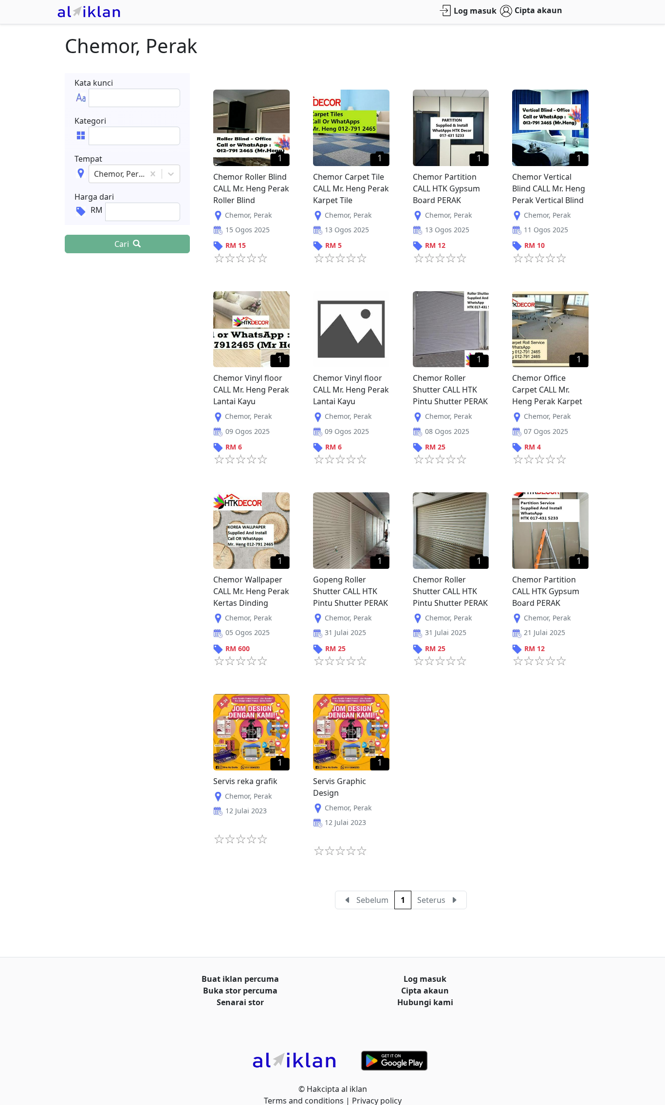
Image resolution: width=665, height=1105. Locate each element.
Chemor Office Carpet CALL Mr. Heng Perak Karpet (547, 390)
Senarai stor (240, 1002)
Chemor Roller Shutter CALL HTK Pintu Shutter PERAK (450, 390)
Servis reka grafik (245, 781)
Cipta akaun (538, 10)
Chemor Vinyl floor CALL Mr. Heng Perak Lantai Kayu (251, 390)
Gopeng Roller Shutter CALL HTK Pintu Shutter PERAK (350, 591)
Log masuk (475, 10)
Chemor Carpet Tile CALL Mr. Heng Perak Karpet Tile (351, 188)
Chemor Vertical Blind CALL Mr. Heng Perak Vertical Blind (548, 188)
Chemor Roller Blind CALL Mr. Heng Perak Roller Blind (251, 188)
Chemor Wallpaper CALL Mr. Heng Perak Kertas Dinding (251, 591)
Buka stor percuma (240, 990)
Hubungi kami (425, 1002)
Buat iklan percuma (240, 979)
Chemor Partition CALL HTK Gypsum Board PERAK (446, 188)
